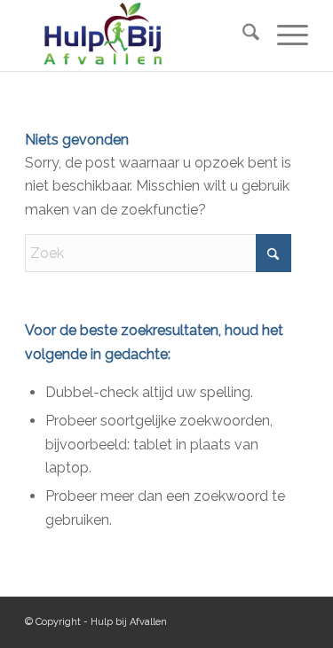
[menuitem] (242, 35)
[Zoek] (242, 35)
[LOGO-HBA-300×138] (138, 35)
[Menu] (283, 35)
